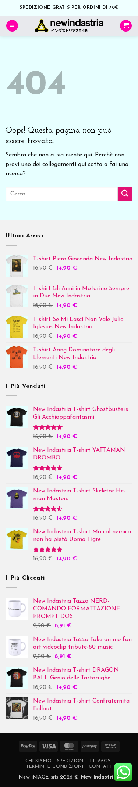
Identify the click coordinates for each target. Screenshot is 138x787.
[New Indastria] (69, 26)
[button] (12, 26)
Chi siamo (38, 761)
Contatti (101, 766)
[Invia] (125, 194)
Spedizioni (71, 761)
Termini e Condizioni (54, 766)
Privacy (100, 761)
